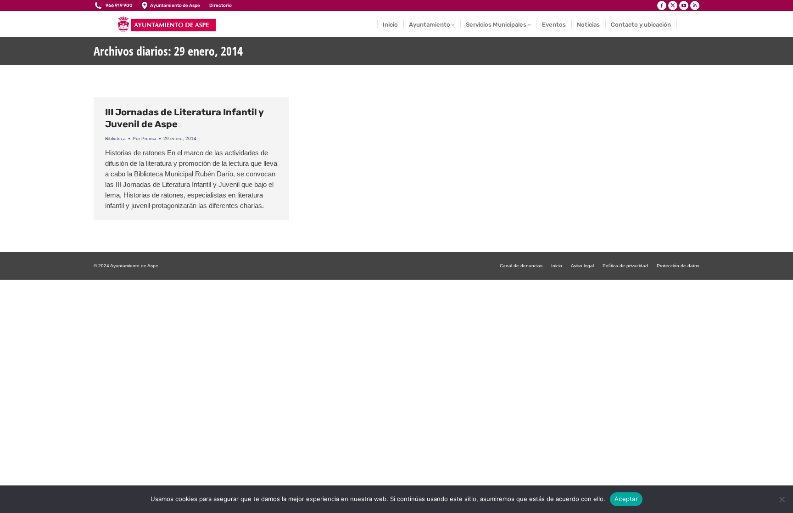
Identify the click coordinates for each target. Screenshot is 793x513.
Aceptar (626, 498)
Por (144, 138)
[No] (781, 499)
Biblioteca (115, 138)
